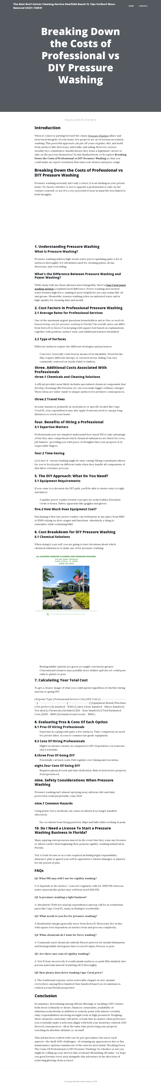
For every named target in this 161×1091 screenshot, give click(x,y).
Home (131, 6)
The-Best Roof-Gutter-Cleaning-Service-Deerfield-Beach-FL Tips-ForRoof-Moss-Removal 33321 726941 (64, 6)
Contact (143, 6)
